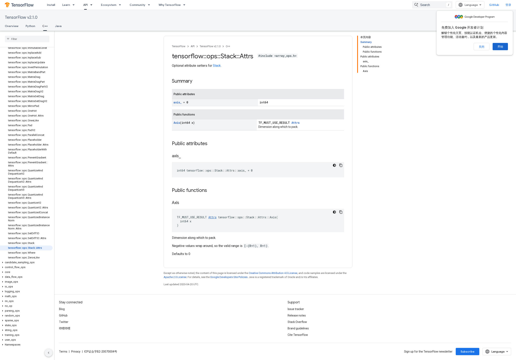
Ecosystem (108, 5)
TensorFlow (178, 46)
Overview (11, 26)
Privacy (75, 351)
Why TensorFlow (170, 5)
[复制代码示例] (341, 165)
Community (137, 5)
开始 (500, 46)
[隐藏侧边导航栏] (49, 353)
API (85, 5)
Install (51, 5)
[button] (26, 262)
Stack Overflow (297, 322)
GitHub (494, 5)
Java (58, 26)
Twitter (63, 322)
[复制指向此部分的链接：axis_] (185, 156)
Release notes (297, 315)
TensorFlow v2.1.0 (21, 17)
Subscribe (467, 351)
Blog (62, 309)
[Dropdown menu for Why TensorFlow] (185, 5)
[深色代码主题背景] (334, 165)
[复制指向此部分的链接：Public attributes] (211, 144)
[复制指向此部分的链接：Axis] (183, 203)
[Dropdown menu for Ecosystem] (121, 5)
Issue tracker (296, 309)
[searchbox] (27, 39)
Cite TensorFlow (298, 334)
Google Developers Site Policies (229, 277)
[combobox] (432, 4)
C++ (45, 26)
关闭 (481, 47)
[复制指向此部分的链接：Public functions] (211, 190)
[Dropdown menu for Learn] (75, 5)
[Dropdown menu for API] (92, 5)
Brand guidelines (298, 328)
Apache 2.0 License (175, 277)
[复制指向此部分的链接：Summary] (196, 81)
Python (30, 26)
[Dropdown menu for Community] (150, 5)
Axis (177, 123)
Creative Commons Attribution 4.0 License (273, 273)
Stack (217, 66)
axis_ (178, 102)
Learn (66, 5)
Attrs (295, 123)
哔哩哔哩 (64, 328)
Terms (63, 351)
